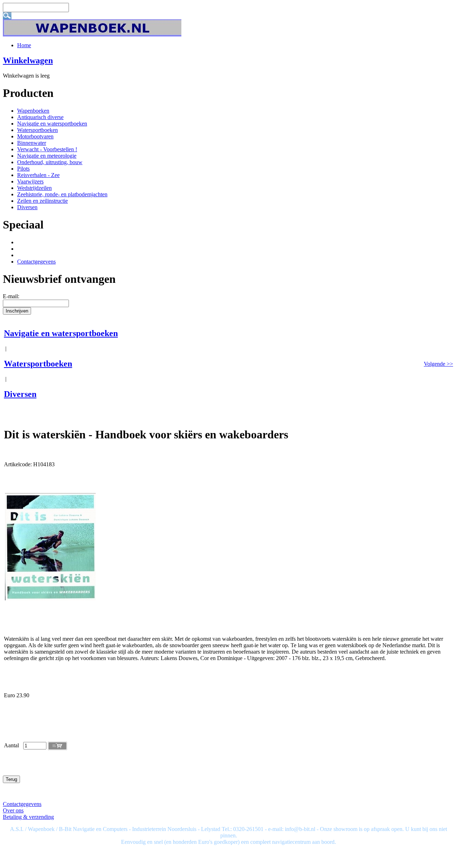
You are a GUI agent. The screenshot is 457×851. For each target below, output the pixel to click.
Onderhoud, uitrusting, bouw (49, 162)
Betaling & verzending (28, 817)
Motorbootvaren (35, 136)
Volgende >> (438, 364)
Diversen (27, 207)
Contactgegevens (36, 262)
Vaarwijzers (30, 181)
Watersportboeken (37, 130)
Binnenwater (31, 143)
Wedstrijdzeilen (34, 188)
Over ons (13, 810)
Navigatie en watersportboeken (52, 123)
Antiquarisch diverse (40, 117)
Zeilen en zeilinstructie (42, 201)
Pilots (23, 169)
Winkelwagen (28, 60)
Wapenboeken (33, 111)
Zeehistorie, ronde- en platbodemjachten (62, 194)
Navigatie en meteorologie (46, 156)
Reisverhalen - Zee (38, 175)
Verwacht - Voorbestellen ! (47, 149)
